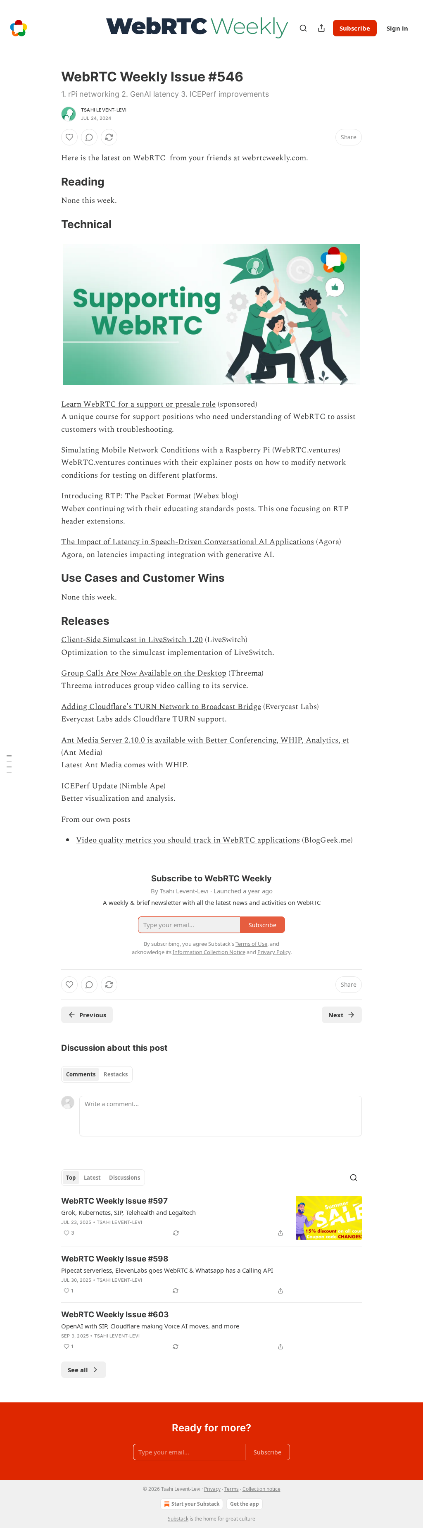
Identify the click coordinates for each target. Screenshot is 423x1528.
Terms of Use (251, 943)
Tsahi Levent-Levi (103, 110)
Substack (178, 1518)
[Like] (69, 137)
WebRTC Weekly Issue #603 (115, 1314)
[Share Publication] (321, 28)
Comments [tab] (80, 1074)
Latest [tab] (92, 1177)
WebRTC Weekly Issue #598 (115, 1259)
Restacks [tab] (116, 1074)
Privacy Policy (273, 952)
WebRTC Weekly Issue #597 (114, 1201)
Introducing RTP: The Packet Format (126, 496)
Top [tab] (71, 1177)
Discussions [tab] (124, 1177)
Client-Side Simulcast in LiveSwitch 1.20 (132, 640)
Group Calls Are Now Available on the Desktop (143, 673)
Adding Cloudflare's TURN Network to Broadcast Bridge (161, 707)
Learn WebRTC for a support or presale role (138, 404)
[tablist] (97, 1074)
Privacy (212, 1488)
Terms (231, 1488)
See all (78, 1370)
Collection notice (261, 1488)
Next (336, 1015)
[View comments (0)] (89, 137)
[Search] (303, 28)
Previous (92, 1015)
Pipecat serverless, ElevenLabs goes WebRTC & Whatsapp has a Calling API (167, 1270)
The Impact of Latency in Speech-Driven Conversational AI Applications (187, 542)
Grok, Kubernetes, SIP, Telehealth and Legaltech (128, 1212)
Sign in (397, 28)
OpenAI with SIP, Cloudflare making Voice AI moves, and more (150, 1326)
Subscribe (355, 28)
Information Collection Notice (209, 952)
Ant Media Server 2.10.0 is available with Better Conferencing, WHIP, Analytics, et (205, 740)
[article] (211, 1217)
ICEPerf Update (89, 786)
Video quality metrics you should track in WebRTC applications (188, 840)
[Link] (49, 181)
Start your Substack (195, 1503)
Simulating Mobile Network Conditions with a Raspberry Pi (165, 450)
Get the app (244, 1503)
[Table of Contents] (9, 763)
